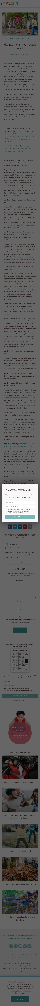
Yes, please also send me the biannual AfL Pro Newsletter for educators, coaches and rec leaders (19, 511)
